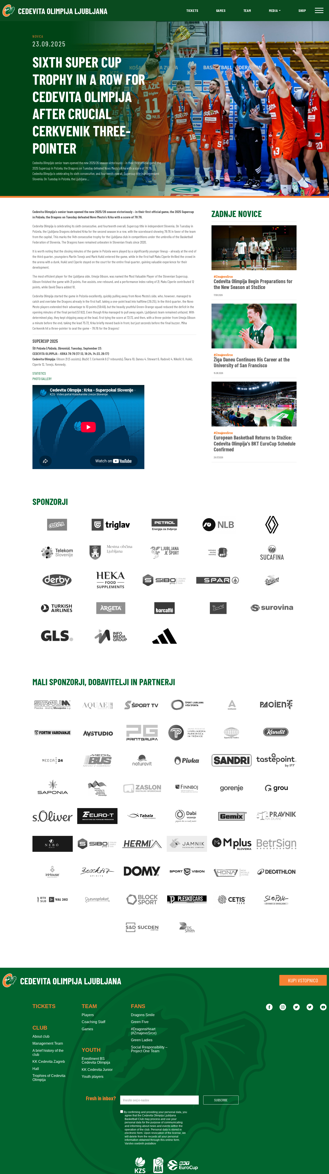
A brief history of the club (48, 1053)
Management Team (47, 1043)
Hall (35, 1069)
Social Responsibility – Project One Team (149, 1049)
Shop (302, 10)
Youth (91, 1050)
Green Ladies (141, 1040)
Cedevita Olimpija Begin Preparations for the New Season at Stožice (253, 284)
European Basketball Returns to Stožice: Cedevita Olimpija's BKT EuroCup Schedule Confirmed (254, 443)
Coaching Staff (93, 1022)
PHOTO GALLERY (42, 378)
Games (221, 10)
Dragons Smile (143, 1015)
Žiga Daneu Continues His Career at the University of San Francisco (252, 362)
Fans (138, 1006)
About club (40, 1036)
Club (39, 1028)
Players (88, 1015)
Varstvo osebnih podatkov (140, 1143)
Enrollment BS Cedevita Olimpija (96, 1061)
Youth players (92, 1076)
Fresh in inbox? (101, 1098)
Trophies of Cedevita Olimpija (48, 1078)
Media (273, 10)
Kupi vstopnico (303, 980)
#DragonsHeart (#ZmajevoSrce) (143, 1031)
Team (247, 10)
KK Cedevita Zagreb (48, 1061)
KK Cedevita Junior (97, 1070)
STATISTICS (39, 373)
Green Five (140, 1022)
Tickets (192, 10)
